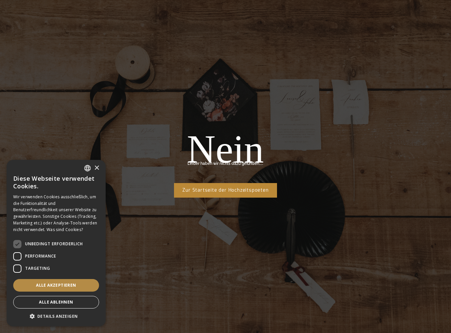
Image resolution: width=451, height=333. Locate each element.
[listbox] (87, 168)
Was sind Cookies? (65, 229)
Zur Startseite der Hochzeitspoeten (225, 190)
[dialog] (56, 243)
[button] (56, 316)
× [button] (96, 168)
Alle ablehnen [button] (56, 302)
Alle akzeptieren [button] (56, 285)
